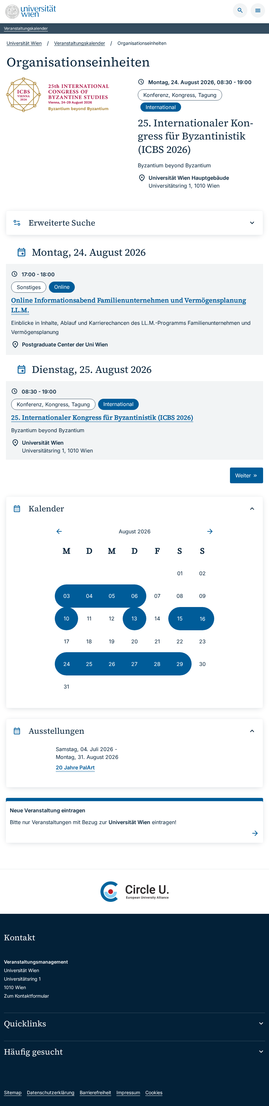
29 (179, 664)
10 (66, 618)
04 (89, 596)
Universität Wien (24, 43)
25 (89, 664)
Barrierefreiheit (95, 1092)
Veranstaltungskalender (26, 28)
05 (112, 596)
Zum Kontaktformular (26, 996)
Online (62, 287)
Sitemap (13, 1092)
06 (134, 596)
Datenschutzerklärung (50, 1092)
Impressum (128, 1092)
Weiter (244, 475)
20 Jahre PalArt (75, 767)
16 (202, 619)
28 (157, 664)
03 (66, 596)
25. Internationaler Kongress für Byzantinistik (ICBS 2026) (195, 136)
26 (112, 664)
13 (134, 618)
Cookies (153, 1092)
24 (66, 664)
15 (180, 618)
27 (134, 664)
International (161, 107)
